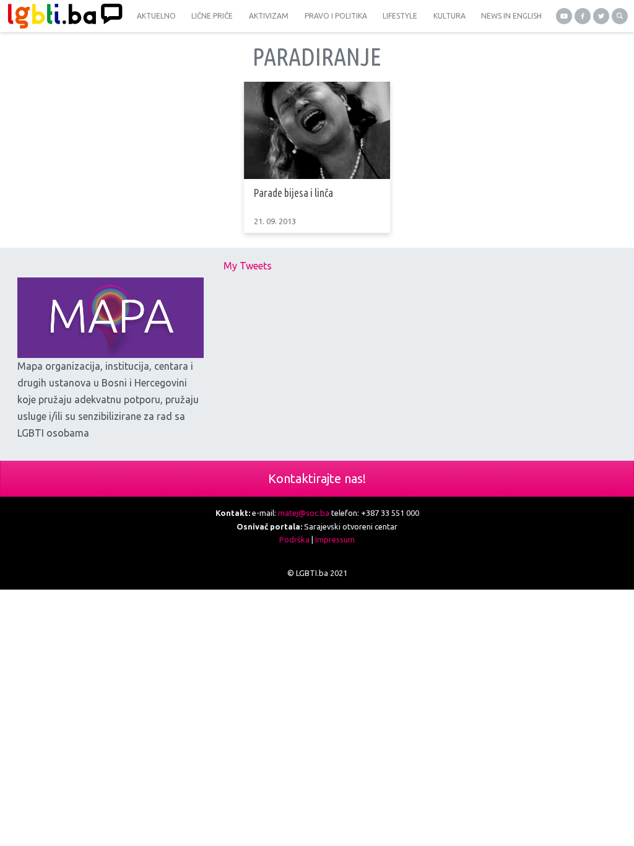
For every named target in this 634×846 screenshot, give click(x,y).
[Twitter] (601, 16)
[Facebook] (583, 16)
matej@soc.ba (303, 512)
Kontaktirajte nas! (317, 478)
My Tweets (248, 265)
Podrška (294, 539)
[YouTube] (564, 16)
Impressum (335, 539)
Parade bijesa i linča (293, 192)
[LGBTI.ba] (62, 16)
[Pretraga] (620, 16)
